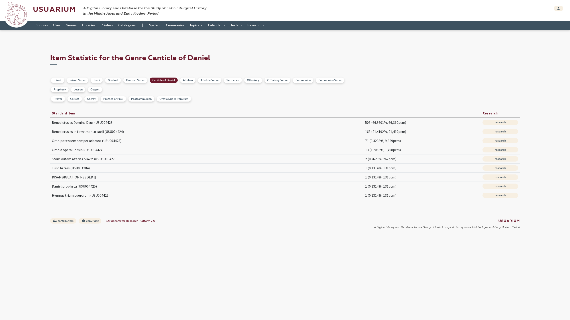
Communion (303, 80)
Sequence (232, 80)
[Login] (558, 8)
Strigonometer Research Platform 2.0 (130, 220)
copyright (92, 220)
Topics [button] (194, 25)
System (155, 25)
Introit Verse (77, 80)
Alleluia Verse (210, 80)
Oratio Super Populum (173, 98)
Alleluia (188, 80)
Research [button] (254, 25)
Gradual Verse (135, 80)
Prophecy (60, 89)
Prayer (58, 98)
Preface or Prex (113, 98)
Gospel (95, 89)
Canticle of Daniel (163, 80)
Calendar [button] (215, 25)
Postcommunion (141, 98)
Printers (107, 25)
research (500, 122)
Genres (71, 25)
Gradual (113, 80)
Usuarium (54, 9)
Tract (96, 80)
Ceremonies (175, 25)
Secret (91, 98)
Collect (74, 98)
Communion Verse (330, 80)
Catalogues (127, 25)
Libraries (88, 25)
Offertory (253, 80)
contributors (65, 220)
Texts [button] (234, 25)
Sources (42, 25)
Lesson (78, 89)
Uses (56, 25)
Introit (58, 80)
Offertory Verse (277, 80)
